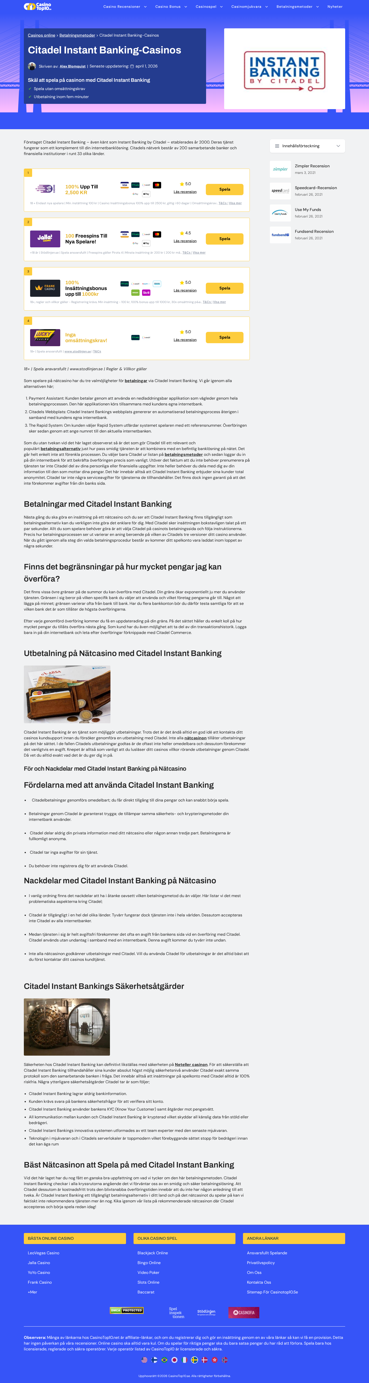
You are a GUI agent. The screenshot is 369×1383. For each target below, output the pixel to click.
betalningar (136, 380)
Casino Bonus (168, 6)
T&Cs (223, 203)
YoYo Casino (39, 1272)
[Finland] (154, 1360)
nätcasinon (195, 738)
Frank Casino (40, 1282)
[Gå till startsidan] (37, 7)
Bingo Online (149, 1262)
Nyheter (335, 6)
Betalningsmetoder (295, 6)
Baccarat (146, 1292)
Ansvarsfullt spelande (267, 1253)
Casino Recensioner (121, 6)
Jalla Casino (39, 1262)
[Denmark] (205, 1360)
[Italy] (184, 1360)
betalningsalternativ (61, 448)
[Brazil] (164, 1360)
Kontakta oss (259, 1282)
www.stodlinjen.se (78, 351)
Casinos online (41, 35)
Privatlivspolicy (261, 1262)
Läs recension (185, 191)
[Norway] (225, 1360)
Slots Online (148, 1282)
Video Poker (148, 1272)
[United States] (144, 1360)
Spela (224, 189)
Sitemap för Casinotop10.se (272, 1292)
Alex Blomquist (73, 66)
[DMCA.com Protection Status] (127, 1310)
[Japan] (174, 1360)
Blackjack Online (153, 1253)
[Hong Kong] (215, 1360)
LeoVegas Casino (43, 1253)
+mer (32, 1292)
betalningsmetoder (184, 454)
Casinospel (206, 6)
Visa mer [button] (235, 203)
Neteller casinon (191, 1064)
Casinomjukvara (246, 6)
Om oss (254, 1272)
